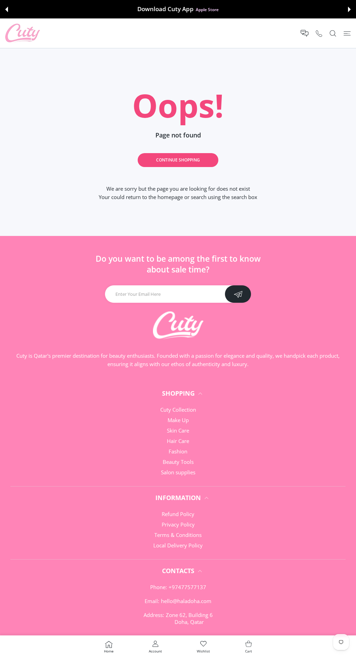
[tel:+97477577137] (319, 33)
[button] (6, 9)
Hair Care (178, 440)
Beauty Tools (178, 461)
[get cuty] (22, 33)
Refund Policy (178, 513)
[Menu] (347, 33)
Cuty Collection (178, 409)
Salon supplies (178, 472)
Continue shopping (178, 160)
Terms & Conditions (178, 534)
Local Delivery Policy (178, 545)
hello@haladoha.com (186, 600)
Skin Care (178, 430)
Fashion (178, 451)
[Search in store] (333, 33)
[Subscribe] (238, 294)
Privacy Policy (178, 524)
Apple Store (207, 9)
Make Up (178, 420)
